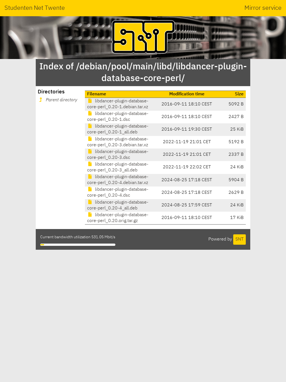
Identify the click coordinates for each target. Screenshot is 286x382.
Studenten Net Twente (34, 8)
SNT (239, 239)
